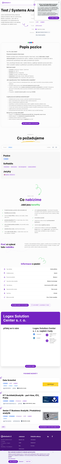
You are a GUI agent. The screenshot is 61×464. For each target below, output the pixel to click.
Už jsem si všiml (53, 17)
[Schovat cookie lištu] (53, 452)
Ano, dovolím (13, 461)
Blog (20, 445)
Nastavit (21, 461)
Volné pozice (21, 448)
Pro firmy (32, 445)
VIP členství (33, 439)
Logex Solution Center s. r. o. (43, 32)
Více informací (11, 458)
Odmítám (28, 461)
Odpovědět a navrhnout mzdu (41, 305)
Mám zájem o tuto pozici (31, 123)
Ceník (20, 442)
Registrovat (33, 442)
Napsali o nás (21, 439)
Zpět (3, 426)
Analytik (6, 158)
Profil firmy (31, 366)
